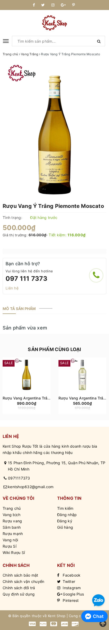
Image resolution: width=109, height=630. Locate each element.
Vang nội (10, 540)
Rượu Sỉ (9, 546)
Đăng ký (64, 521)
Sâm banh (12, 527)
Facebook (71, 575)
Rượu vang (12, 521)
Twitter (68, 581)
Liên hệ (12, 288)
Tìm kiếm (65, 508)
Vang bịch (11, 514)
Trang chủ (12, 508)
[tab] (19, 308)
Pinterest (70, 600)
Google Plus (73, 594)
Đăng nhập (67, 514)
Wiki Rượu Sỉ (14, 552)
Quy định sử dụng (19, 594)
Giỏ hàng (65, 527)
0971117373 (19, 478)
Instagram (71, 588)
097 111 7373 (26, 278)
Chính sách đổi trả (19, 588)
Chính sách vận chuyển (23, 581)
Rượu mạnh (13, 533)
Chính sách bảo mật (20, 575)
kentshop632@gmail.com (30, 486)
